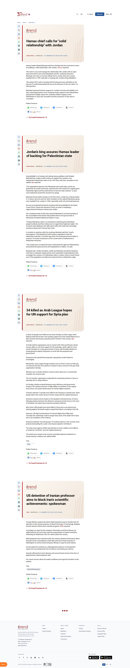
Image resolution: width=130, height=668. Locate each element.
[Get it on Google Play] (106, 657)
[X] (27, 657)
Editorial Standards (66, 636)
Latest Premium (46, 631)
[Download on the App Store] (94, 657)
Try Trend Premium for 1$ (37, 117)
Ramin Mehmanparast (33, 569)
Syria (28, 444)
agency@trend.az (22, 645)
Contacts (63, 634)
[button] (19, 26)
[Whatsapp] (19, 657)
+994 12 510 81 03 (22, 643)
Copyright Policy (101, 634)
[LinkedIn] (39, 657)
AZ (107, 664)
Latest (44, 628)
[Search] (77, 14)
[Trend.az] (23, 14)
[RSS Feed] (42, 657)
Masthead (63, 631)
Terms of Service (101, 628)
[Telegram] (35, 657)
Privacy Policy (101, 631)
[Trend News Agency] (23, 627)
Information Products (85, 631)
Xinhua (59, 68)
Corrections (64, 639)
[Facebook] (23, 657)
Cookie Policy (101, 636)
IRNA (62, 526)
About (62, 628)
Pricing (81, 628)
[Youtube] (31, 657)
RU (110, 664)
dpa (32, 182)
